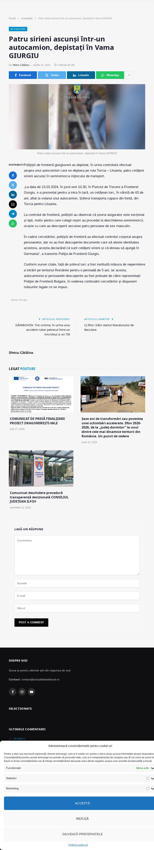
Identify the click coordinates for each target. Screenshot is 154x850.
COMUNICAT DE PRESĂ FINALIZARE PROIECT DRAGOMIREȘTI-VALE (37, 421)
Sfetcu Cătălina (21, 65)
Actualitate (18, 29)
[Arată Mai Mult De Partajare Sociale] (129, 75)
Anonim (18, 738)
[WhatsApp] (13, 223)
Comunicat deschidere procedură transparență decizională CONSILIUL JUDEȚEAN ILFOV (39, 497)
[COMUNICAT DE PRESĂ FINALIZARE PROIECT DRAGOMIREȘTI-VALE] (41, 394)
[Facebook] (13, 175)
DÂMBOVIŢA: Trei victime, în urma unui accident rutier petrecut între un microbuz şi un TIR (42, 329)
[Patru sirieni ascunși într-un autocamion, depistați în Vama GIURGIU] (77, 116)
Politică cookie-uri (78, 845)
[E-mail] (13, 204)
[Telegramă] (13, 214)
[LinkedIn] (13, 195)
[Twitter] (13, 185)
